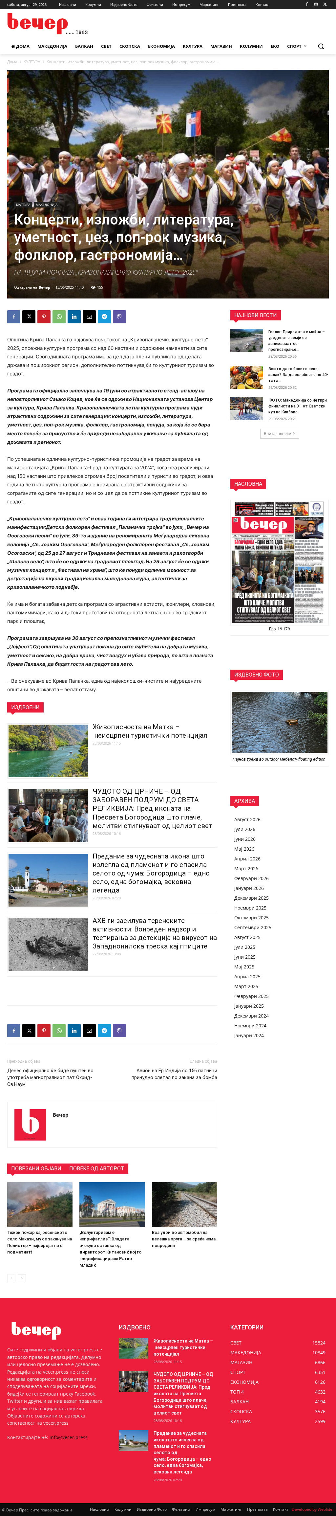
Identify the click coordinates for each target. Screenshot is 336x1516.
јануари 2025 (249, 1006)
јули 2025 (244, 947)
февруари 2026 (251, 878)
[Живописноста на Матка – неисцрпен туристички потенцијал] (133, 1348)
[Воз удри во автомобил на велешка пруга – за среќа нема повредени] (184, 1204)
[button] (321, 46)
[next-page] (22, 1278)
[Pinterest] (44, 316)
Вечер (44, 287)
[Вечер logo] (45, 24)
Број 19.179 (279, 629)
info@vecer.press (69, 1437)
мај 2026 (244, 849)
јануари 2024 (249, 1035)
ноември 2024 (250, 1025)
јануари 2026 (249, 888)
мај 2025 (244, 967)
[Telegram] (104, 316)
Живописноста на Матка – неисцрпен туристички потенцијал (183, 1347)
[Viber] (119, 316)
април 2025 (247, 976)
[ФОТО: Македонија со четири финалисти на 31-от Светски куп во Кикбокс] (246, 408)
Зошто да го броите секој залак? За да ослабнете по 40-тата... (298, 375)
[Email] (89, 316)
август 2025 (247, 937)
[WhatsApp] (59, 316)
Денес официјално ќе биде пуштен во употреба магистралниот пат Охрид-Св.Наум (50, 1077)
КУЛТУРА (32, 61)
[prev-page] (11, 1278)
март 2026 (246, 868)
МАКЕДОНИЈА (46, 204)
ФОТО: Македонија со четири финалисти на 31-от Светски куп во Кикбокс (297, 406)
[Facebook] (307, 5)
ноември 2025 (250, 908)
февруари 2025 (251, 996)
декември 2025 (251, 898)
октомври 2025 (251, 917)
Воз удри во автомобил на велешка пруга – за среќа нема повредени (184, 1239)
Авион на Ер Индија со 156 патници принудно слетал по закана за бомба (174, 1074)
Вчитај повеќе (277, 433)
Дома (12, 61)
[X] (325, 5)
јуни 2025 (245, 957)
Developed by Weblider (313, 1509)
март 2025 (246, 986)
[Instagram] (316, 5)
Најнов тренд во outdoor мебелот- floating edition (279, 759)
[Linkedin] (74, 316)
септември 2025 (252, 927)
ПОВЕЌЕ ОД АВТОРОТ (96, 1168)
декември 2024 (251, 1016)
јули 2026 (244, 829)
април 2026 (247, 859)
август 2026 (247, 819)
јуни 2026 (245, 839)
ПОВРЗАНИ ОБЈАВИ (36, 1168)
